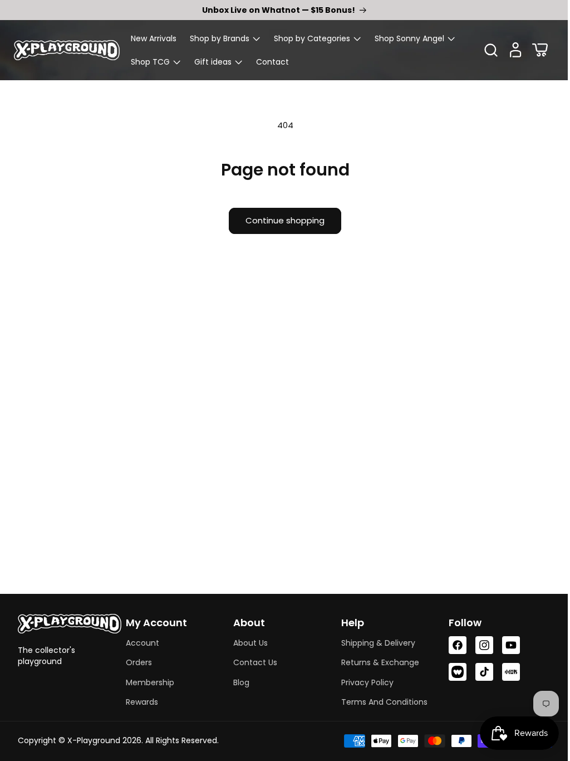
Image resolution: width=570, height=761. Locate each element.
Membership (148, 682)
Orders (137, 662)
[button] (225, 38)
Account (141, 642)
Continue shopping (281, 220)
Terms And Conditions (379, 702)
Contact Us (252, 662)
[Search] (482, 50)
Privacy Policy (362, 682)
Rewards (140, 702)
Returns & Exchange (375, 662)
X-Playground (93, 740)
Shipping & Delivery (373, 642)
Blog (238, 682)
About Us (247, 642)
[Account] (507, 50)
